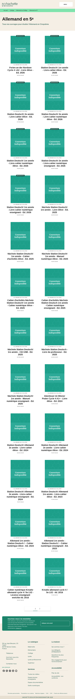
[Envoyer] (67, 623)
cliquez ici (18, 628)
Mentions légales (39, 693)
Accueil (6, 10)
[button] (44, 609)
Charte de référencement (60, 693)
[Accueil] (10, 4)
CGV (51, 693)
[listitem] (3, 670)
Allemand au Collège (21, 10)
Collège (12, 10)
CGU (47, 693)
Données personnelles (14, 693)
